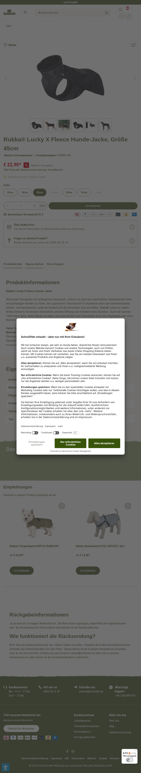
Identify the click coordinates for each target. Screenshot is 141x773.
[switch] (129, 760)
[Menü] (135, 751)
